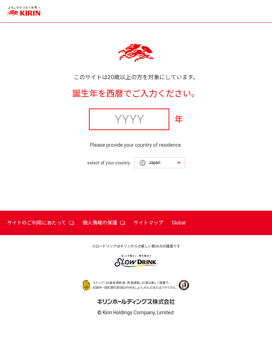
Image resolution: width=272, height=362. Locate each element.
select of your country (108, 162)
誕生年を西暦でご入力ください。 (136, 94)
